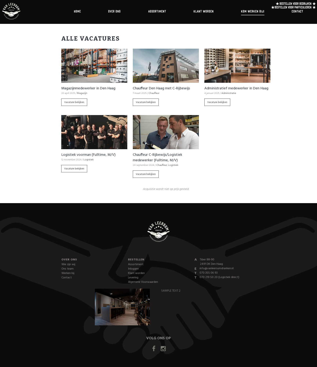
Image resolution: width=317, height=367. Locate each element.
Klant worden (136, 273)
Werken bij (67, 273)
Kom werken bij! (252, 11)
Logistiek (88, 160)
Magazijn (82, 93)
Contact (297, 11)
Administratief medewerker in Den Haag (236, 88)
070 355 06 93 (209, 272)
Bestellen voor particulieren (293, 7)
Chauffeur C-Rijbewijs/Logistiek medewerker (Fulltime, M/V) (157, 157)
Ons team (67, 268)
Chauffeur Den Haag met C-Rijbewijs (161, 88)
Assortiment (157, 11)
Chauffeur (154, 93)
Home (77, 11)
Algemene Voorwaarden (143, 282)
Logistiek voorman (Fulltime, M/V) (88, 155)
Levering (133, 277)
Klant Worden (204, 11)
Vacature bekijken (74, 102)
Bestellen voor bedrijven (295, 3)
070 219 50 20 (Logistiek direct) (219, 277)
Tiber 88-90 (211, 261)
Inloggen (133, 268)
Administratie (228, 93)
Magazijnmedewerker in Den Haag (88, 88)
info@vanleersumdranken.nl (217, 268)
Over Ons (114, 11)
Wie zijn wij (68, 264)
